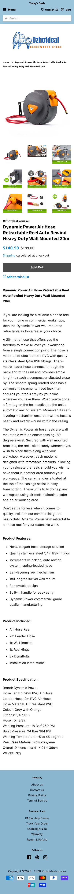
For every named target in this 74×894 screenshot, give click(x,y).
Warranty (37, 834)
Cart (68, 10)
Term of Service (37, 800)
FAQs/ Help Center (37, 818)
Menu (11, 9)
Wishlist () (51, 10)
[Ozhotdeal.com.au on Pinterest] (37, 858)
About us (37, 784)
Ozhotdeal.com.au (54, 871)
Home (6, 62)
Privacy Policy (37, 795)
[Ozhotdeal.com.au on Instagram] (45, 858)
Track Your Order (37, 823)
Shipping (9, 255)
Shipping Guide (37, 828)
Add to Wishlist (17, 277)
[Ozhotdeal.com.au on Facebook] (29, 858)
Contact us (37, 790)
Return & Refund (37, 839)
